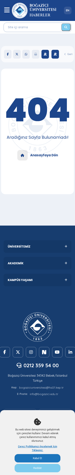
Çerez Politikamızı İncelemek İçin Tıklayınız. (37, 448)
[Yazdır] (35, 54)
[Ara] (66, 27)
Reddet (37, 468)
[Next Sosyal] (44, 352)
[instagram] (31, 352)
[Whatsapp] (26, 54)
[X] (17, 54)
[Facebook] (7, 54)
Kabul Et (37, 458)
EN (67, 10)
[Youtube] (57, 352)
